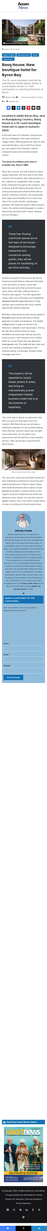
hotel (25, 344)
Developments (24, 55)
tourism (5, 491)
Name (7, 643)
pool (31, 208)
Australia (6, 317)
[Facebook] (9, 108)
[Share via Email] (33, 108)
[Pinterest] (28, 108)
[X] (14, 108)
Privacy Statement (23, 1203)
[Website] (23, 593)
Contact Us (9, 1199)
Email (7, 655)
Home (6, 49)
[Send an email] (17, 97)
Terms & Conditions (33, 1199)
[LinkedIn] (18, 108)
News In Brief (8, 55)
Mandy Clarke (10, 97)
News (35, 55)
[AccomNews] (23, 6)
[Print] (38, 108)
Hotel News (15, 49)
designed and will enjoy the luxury (18, 301)
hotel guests (7, 344)
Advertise (20, 1199)
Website (7, 666)
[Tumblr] (23, 108)
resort (32, 484)
